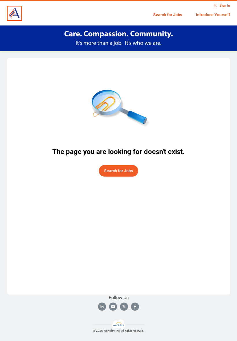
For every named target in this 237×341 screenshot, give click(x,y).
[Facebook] (135, 307)
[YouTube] (113, 307)
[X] (124, 307)
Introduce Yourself (213, 14)
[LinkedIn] (102, 307)
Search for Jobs (167, 14)
